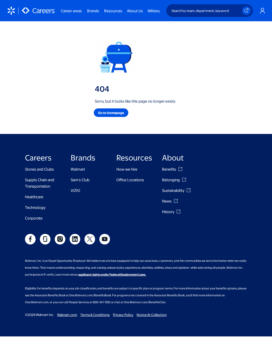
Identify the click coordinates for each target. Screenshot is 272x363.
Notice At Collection (152, 314)
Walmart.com (67, 314)
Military (154, 10)
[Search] (246, 10)
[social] (30, 239)
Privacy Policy (123, 314)
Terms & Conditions (95, 314)
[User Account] (262, 10)
